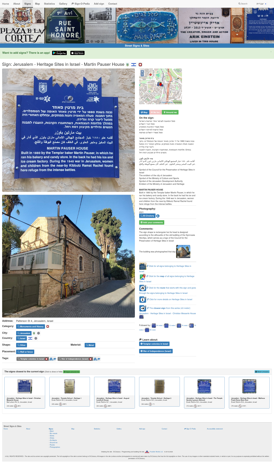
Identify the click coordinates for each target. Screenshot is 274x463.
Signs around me (72, 371)
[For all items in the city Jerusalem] (127, 64)
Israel (22, 338)
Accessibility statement (215, 429)
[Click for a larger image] (68, 130)
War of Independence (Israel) (157, 351)
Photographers (55, 447)
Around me (53, 442)
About (16, 3)
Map (37, 3)
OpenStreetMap (167, 102)
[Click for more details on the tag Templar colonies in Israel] (54, 358)
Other (23, 345)
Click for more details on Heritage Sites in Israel (170, 299)
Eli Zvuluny (148, 215)
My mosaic (53, 433)
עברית (260, 3)
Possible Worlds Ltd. (156, 452)
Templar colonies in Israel (155, 343)
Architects (53, 440)
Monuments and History (32, 326)
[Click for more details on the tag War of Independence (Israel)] (98, 358)
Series (52, 435)
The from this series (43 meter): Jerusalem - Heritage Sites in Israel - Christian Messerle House (167, 311)
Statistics (49, 3)
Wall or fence (26, 351)
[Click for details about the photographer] (158, 215)
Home (5, 3)
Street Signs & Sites (137, 45)
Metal (91, 345)
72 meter (172, 325)
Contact (112, 3)
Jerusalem (25, 333)
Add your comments (153, 222)
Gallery (63, 3)
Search (243, 3)
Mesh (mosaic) (263, 371)
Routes (52, 445)
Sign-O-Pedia (82, 3)
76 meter (184, 325)
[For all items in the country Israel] (134, 64)
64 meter (159, 325)
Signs (27, 3)
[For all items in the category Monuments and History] (140, 64)
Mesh (52, 431)
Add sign (99, 3)
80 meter (152, 330)
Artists (52, 438)
